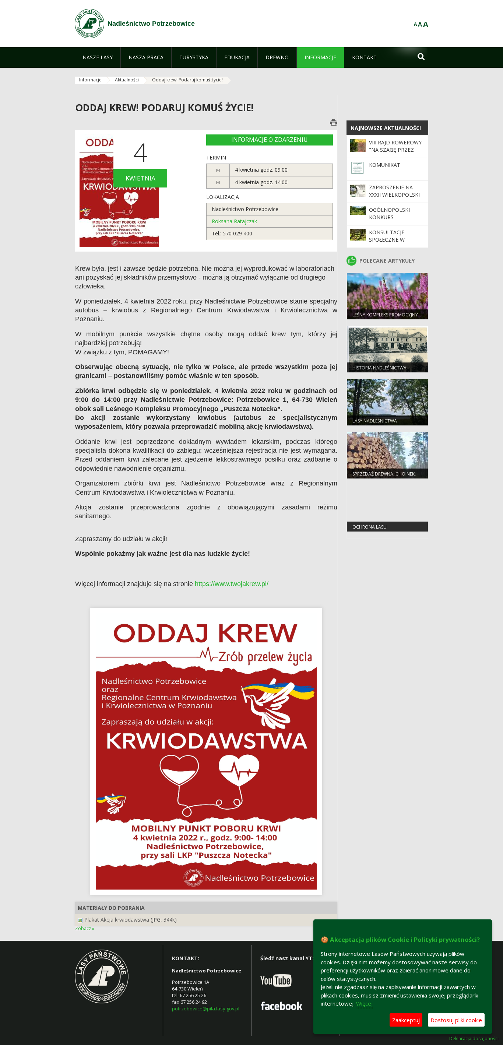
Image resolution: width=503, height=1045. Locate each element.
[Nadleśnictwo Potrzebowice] (89, 23)
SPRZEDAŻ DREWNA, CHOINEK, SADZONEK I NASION (384, 477)
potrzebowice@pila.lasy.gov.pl (205, 1008)
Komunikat (384, 164)
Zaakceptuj (406, 1020)
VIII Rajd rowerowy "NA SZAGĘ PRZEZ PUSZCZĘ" (395, 150)
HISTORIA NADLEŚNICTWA (379, 368)
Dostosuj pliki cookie (456, 1020)
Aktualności (127, 80)
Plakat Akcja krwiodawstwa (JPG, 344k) (130, 919)
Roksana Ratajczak (234, 221)
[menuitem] (97, 57)
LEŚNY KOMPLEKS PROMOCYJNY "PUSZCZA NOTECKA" (385, 318)
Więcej (364, 1003)
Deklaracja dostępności (474, 1038)
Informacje (90, 80)
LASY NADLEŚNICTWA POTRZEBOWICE (374, 424)
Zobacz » (84, 928)
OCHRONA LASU (369, 527)
